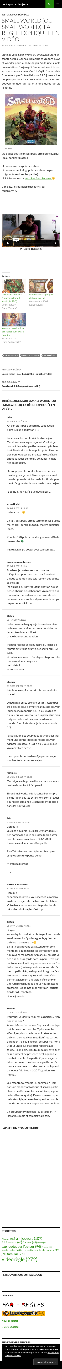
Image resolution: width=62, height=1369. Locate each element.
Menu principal (58, 4)
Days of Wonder (30, 355)
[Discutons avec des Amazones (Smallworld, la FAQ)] (14, 286)
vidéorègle (22, 14)
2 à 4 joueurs (27, 1238)
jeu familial (13, 1254)
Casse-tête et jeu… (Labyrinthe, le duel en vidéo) (27, 371)
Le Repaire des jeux (15, 4)
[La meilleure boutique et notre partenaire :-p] (23, 1313)
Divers (41, 1243)
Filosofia (47, 1247)
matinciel (22, 45)
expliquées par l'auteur (21, 1246)
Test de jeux (8, 14)
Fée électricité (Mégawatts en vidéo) (21, 384)
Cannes (30, 1242)
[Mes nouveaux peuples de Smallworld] (41, 286)
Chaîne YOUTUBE (11, 1326)
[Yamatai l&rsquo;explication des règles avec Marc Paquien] (14, 319)
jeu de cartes (11, 1250)
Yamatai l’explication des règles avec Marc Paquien (13, 331)
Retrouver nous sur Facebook (22, 1274)
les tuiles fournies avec (38, 178)
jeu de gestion (29, 1250)
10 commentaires (38, 45)
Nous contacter (10, 1320)
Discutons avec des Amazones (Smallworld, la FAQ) (12, 298)
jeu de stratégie (49, 1250)
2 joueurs (7, 1239)
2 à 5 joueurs (11, 355)
